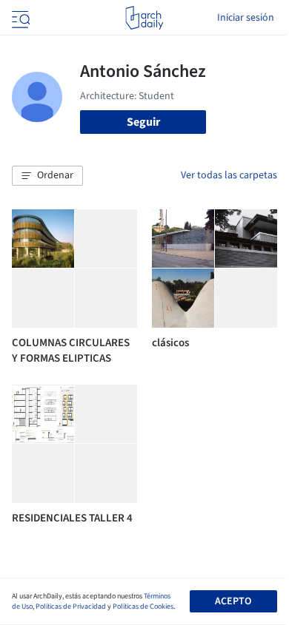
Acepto (233, 601)
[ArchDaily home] (144, 18)
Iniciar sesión (245, 18)
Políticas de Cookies (143, 606)
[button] (47, 176)
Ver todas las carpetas (229, 175)
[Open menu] (19, 17)
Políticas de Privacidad (71, 606)
